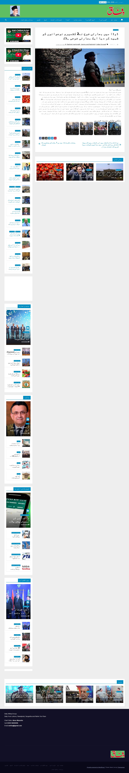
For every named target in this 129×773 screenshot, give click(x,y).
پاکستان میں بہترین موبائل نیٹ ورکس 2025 (15, 548)
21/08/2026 (56, 700)
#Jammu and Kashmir (88, 44)
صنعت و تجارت (78, 20)
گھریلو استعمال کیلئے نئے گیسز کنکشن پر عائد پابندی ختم (14, 202)
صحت (67, 20)
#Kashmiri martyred (73, 44)
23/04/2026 (24, 524)
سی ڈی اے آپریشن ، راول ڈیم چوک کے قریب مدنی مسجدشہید (14, 247)
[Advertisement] (17, 288)
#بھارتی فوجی (61, 44)
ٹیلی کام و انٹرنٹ (56, 20)
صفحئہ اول (114, 20)
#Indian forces (101, 44)
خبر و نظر (18, 186)
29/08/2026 (116, 700)
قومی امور (103, 20)
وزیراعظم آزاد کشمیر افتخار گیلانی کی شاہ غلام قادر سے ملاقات (111, 696)
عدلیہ (27, 423)
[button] (5, 20)
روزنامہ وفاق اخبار (27, 20)
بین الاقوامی (90, 20)
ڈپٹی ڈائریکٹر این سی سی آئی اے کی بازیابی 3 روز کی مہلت (109, 174)
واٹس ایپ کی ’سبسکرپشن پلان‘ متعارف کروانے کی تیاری (19, 523)
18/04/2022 (24, 433)
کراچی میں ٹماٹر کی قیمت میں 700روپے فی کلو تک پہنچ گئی (51, 174)
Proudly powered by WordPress (96, 767)
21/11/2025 (25, 341)
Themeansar (121, 767)
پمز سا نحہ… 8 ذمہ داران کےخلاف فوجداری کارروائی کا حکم (81, 696)
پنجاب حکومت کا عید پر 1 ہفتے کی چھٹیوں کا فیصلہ (58, 144)
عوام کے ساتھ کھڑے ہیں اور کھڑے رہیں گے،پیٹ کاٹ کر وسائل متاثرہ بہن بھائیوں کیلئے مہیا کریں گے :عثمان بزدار (100, 145)
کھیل (45, 20)
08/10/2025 (24, 616)
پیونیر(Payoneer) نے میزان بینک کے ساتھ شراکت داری (13, 354)
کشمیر (38, 20)
